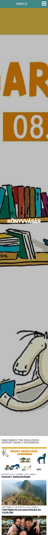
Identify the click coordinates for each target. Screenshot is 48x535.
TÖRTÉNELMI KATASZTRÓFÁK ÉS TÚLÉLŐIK (21, 511)
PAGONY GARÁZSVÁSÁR (16, 477)
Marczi (21, 4)
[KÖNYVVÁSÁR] (24, 222)
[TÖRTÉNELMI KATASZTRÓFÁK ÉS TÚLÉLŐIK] (24, 492)
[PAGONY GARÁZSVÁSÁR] (24, 460)
